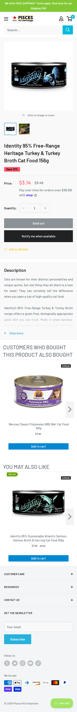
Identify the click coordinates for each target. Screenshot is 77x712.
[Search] (68, 29)
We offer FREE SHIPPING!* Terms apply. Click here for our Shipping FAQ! (38, 6)
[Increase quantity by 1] (45, 208)
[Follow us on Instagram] (22, 663)
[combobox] (33, 29)
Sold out (39, 223)
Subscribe (17, 639)
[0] (69, 18)
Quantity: (10, 208)
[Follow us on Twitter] (15, 663)
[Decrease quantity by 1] (23, 208)
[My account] (61, 18)
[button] (16, 249)
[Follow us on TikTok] (38, 663)
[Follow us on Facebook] (7, 663)
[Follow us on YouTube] (30, 663)
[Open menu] (6, 19)
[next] (70, 409)
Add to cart (38, 446)
